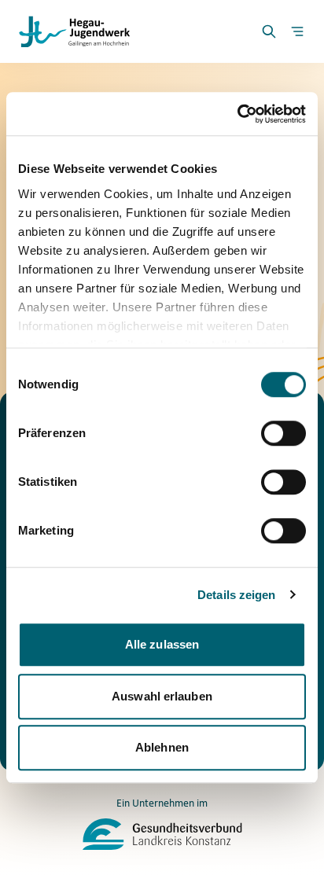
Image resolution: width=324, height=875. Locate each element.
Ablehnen (162, 747)
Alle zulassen (162, 644)
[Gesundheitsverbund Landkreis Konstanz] (162, 834)
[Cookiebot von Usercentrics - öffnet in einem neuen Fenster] (237, 114)
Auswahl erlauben (162, 696)
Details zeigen (236, 594)
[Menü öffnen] (297, 31)
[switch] (283, 433)
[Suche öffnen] (269, 31)
